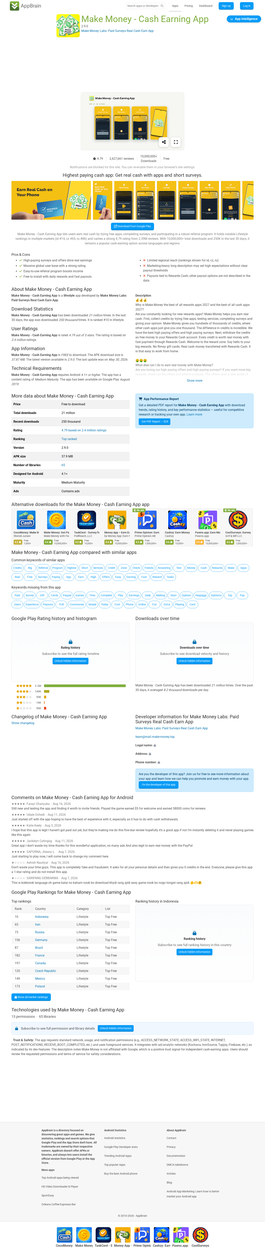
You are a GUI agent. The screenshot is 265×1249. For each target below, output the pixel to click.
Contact (171, 1138)
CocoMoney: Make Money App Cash (26, 532)
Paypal (67, 595)
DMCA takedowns (177, 1164)
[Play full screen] (176, 142)
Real (17, 576)
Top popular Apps (114, 1164)
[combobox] (142, 6)
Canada (40, 963)
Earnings (134, 595)
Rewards (217, 567)
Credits (17, 567)
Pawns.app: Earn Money (207, 532)
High (93, 576)
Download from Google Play (134, 226)
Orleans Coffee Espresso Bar (59, 1204)
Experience (32, 604)
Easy (118, 576)
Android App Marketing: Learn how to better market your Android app (193, 1194)
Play (120, 595)
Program (57, 567)
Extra (167, 604)
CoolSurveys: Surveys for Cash (238, 532)
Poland (40, 986)
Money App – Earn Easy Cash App (117, 532)
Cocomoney (77, 604)
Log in (246, 5)
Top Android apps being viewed (60, 1177)
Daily (148, 595)
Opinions (216, 595)
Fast (144, 576)
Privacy (171, 1146)
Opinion (186, 595)
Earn (81, 576)
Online (142, 604)
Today (104, 604)
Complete (106, 595)
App (68, 576)
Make (231, 567)
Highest (71, 567)
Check (136, 567)
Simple (92, 604)
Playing (179, 604)
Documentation (176, 1155)
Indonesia (41, 917)
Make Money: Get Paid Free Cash (56, 532)
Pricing (188, 5)
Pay (242, 595)
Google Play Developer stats (121, 1146)
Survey (30, 595)
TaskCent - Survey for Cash (86, 532)
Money (191, 567)
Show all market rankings (32, 997)
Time (92, 595)
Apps (175, 5)
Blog (169, 1182)
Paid (17, 595)
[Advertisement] (127, 65)
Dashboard (205, 5)
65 (63, 465)
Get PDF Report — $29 (155, 421)
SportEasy (48, 1195)
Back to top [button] (255, 1214)
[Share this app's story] (164, 142)
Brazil (39, 948)
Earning (131, 576)
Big (30, 567)
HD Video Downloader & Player (60, 1186)
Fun (154, 604)
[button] (194, 745)
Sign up (226, 5)
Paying (56, 576)
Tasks (170, 576)
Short (84, 567)
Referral (43, 567)
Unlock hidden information (70, 660)
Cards (54, 595)
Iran (37, 925)
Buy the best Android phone (120, 1173)
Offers (106, 576)
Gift (42, 595)
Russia (39, 932)
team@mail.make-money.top (155, 737)
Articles (171, 1173)
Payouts (48, 604)
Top (230, 595)
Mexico (40, 979)
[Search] (162, 6)
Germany (41, 940)
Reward (157, 576)
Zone (124, 567)
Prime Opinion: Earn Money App (147, 532)
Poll (61, 604)
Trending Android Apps (118, 1155)
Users (17, 604)
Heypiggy (201, 595)
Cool (117, 604)
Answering (164, 567)
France (39, 955)
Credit (111, 567)
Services (98, 567)
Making (160, 595)
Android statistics (114, 1138)
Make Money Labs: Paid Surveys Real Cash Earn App (171, 728)
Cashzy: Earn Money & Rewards (177, 532)
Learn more (194, 414)
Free (29, 576)
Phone (129, 604)
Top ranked (69, 439)
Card (192, 604)
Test (178, 567)
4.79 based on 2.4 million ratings (83, 430)
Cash (204, 567)
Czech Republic (45, 971)
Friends (149, 567)
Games (79, 595)
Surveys (43, 576)
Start (174, 595)
